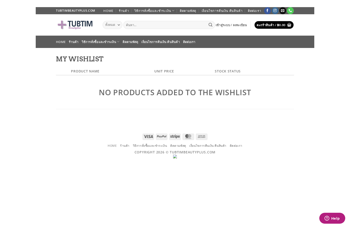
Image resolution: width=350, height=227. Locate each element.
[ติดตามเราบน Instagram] (275, 10)
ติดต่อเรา (254, 11)
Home (108, 11)
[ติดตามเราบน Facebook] (267, 10)
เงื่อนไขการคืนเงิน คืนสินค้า (222, 11)
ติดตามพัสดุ (188, 11)
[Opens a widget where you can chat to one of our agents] (332, 219)
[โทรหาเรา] (290, 10)
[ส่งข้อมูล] (211, 25)
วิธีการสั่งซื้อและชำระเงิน (152, 11)
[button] (231, 25)
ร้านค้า (124, 11)
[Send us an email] (282, 10)
